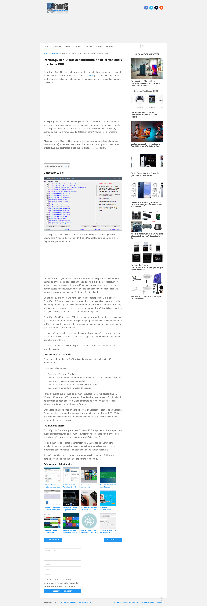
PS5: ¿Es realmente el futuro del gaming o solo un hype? (145, 174)
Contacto (153, 602)
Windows (88, 46)
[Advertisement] (103, 28)
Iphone (98, 46)
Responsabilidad (135, 602)
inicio (46, 46)
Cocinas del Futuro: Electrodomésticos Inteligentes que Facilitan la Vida (147, 267)
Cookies (125, 602)
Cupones (109, 46)
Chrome (68, 46)
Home (46, 54)
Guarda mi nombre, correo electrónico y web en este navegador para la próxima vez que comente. (61, 583)
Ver (66, 166)
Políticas (117, 602)
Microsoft (88, 75)
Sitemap (160, 602)
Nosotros (145, 602)
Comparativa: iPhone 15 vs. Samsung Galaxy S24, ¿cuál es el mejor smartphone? (145, 83)
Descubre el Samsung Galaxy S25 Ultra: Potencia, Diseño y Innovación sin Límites (147, 204)
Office (78, 46)
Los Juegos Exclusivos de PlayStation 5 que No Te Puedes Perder (145, 114)
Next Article (112, 540)
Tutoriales (57, 46)
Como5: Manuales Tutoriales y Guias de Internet (73, 602)
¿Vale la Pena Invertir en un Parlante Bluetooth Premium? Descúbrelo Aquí (147, 236)
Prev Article (53, 540)
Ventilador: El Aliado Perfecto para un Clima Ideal (146, 297)
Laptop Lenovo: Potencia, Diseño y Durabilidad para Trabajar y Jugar (146, 145)
